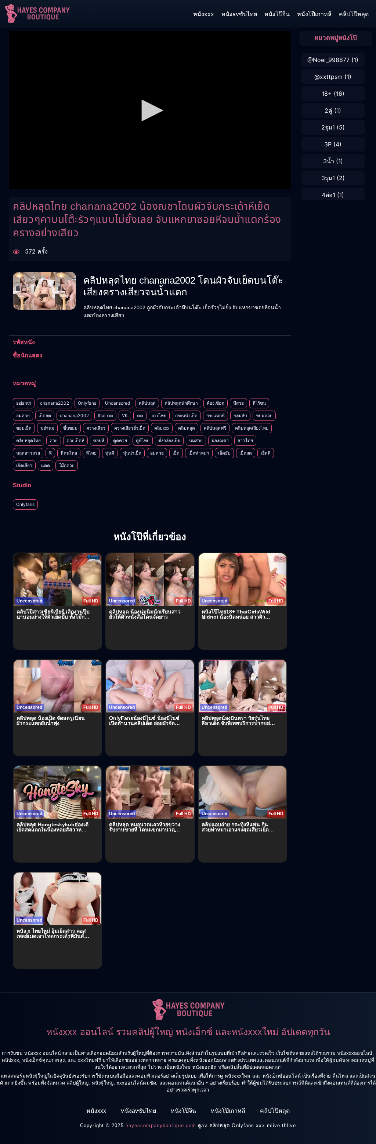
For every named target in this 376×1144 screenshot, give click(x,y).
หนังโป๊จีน (277, 14)
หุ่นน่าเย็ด (132, 453)
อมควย (23, 415)
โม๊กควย (67, 465)
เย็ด (176, 453)
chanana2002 (54, 403)
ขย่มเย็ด (24, 428)
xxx (140, 415)
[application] (150, 110)
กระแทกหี (215, 415)
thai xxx (105, 415)
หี (50, 453)
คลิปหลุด (147, 403)
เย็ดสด (45, 415)
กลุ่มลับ (240, 415)
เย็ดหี (266, 453)
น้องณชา (220, 440)
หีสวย (238, 403)
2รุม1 (328, 127)
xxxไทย (159, 415)
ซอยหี (98, 440)
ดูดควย (120, 440)
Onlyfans (87, 403)
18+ (327, 93)
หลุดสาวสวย (28, 453)
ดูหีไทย (142, 440)
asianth (23, 403)
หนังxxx (203, 14)
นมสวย (196, 440)
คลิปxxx (161, 428)
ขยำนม (47, 428)
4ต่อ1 (328, 194)
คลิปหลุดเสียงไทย (251, 428)
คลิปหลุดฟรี (215, 428)
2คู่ (328, 110)
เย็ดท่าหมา (198, 453)
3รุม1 (328, 178)
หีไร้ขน (259, 403)
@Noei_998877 (328, 59)
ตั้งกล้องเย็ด (169, 440)
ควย (54, 440)
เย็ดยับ (224, 453)
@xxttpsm (328, 76)
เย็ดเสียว (24, 465)
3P (328, 144)
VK (125, 415)
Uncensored (117, 403)
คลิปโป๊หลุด (354, 14)
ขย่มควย (264, 415)
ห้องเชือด (215, 403)
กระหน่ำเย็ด (186, 415)
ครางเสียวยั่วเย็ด (129, 428)
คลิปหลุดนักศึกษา (181, 403)
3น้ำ (328, 161)
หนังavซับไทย (239, 14)
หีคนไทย (69, 453)
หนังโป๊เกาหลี (314, 14)
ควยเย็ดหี (75, 440)
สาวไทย (245, 440)
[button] (150, 110)
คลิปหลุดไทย (28, 440)
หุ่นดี (109, 453)
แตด (45, 465)
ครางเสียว (95, 428)
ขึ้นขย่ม (70, 428)
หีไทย (91, 453)
